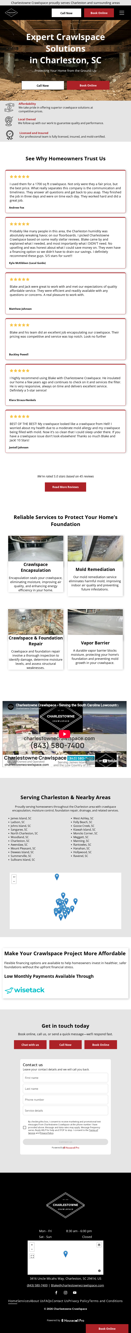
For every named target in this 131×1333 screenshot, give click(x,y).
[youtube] (74, 1293)
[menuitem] (12, 1301)
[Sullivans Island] (68, 911)
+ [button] (15, 876)
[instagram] (65, 1293)
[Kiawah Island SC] (61, 917)
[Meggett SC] (56, 913)
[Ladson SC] (60, 903)
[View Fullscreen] (32, 1256)
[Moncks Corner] (63, 895)
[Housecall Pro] (73, 1320)
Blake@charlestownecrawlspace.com (77, 1285)
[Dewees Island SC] (72, 908)
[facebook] (56, 1293)
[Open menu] (121, 12)
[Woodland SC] (66, 901)
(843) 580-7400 (37, 1285)
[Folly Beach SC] (65, 915)
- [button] (32, 1249)
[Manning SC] (57, 877)
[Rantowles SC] (59, 911)
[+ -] (65, 1258)
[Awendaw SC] (75, 901)
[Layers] (99, 1245)
